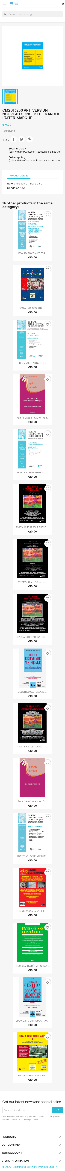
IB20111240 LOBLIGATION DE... (32, 856)
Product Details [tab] (18, 175)
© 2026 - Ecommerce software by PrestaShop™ (29, 1166)
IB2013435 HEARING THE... (32, 362)
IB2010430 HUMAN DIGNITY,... (32, 472)
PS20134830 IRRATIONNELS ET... (33, 637)
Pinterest (30, 139)
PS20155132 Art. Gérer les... (32, 582)
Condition (13, 187)
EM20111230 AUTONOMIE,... (32, 691)
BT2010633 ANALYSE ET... (32, 911)
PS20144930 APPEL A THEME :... (32, 527)
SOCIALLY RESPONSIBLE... (32, 308)
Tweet (21, 139)
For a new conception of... (32, 801)
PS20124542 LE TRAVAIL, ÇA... (32, 746)
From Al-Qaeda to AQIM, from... (32, 417)
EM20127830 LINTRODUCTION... (32, 1020)
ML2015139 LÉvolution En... (32, 1075)
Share (13, 139)
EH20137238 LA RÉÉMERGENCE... (32, 965)
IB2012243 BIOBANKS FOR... (32, 253)
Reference (13, 183)
